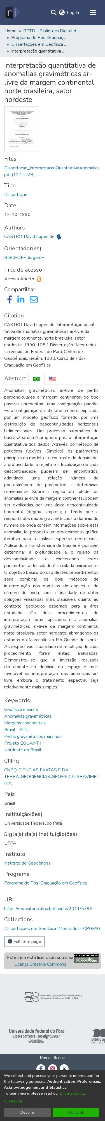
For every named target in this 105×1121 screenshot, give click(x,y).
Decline (27, 1112)
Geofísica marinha (21, 709)
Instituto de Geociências (27, 863)
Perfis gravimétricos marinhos (33, 736)
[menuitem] (61, 12)
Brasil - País (16, 730)
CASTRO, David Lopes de (30, 236)
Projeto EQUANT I (22, 743)
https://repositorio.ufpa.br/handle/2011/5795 (48, 909)
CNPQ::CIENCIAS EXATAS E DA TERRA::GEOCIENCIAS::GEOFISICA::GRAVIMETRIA (51, 776)
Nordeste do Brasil (22, 750)
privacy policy (72, 1093)
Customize (13, 1101)
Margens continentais (25, 723)
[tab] (36, 379)
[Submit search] (53, 12)
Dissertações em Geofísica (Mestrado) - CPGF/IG (39, 44)
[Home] (12, 13)
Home (10, 31)
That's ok (75, 1112)
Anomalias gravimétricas (28, 716)
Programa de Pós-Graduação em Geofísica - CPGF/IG (39, 38)
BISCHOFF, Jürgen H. (24, 257)
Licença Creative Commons (40, 964)
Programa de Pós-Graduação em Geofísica (45, 883)
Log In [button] (73, 13)
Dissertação (15, 195)
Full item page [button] (26, 941)
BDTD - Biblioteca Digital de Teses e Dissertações (51, 31)
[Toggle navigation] (93, 12)
